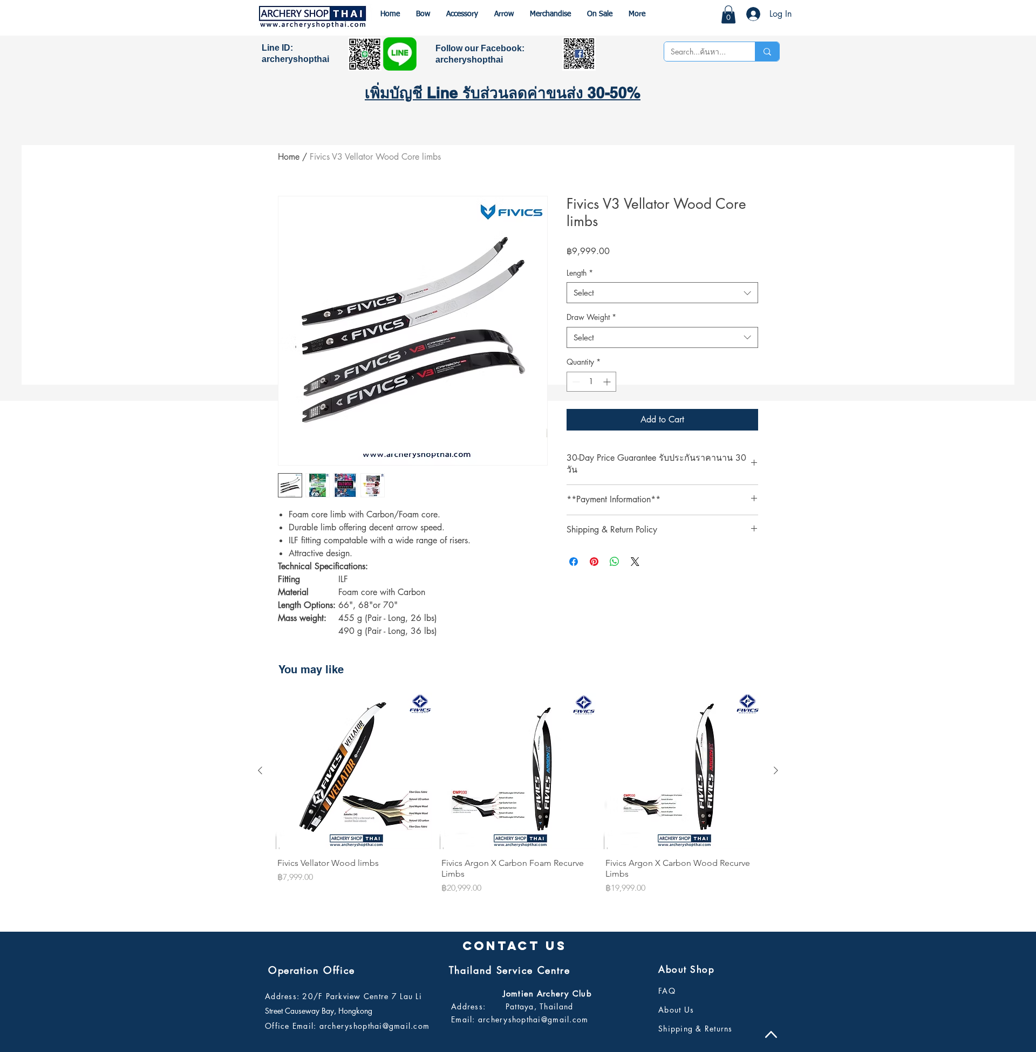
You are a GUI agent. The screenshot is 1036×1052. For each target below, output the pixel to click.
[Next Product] (775, 770)
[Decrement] (575, 381)
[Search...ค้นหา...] (767, 51)
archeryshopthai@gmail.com (374, 1026)
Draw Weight (591, 317)
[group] (518, 794)
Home (288, 156)
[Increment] (608, 381)
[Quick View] (354, 771)
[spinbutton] (591, 381)
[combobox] (662, 292)
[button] (728, 14)
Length (580, 273)
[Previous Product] (260, 770)
